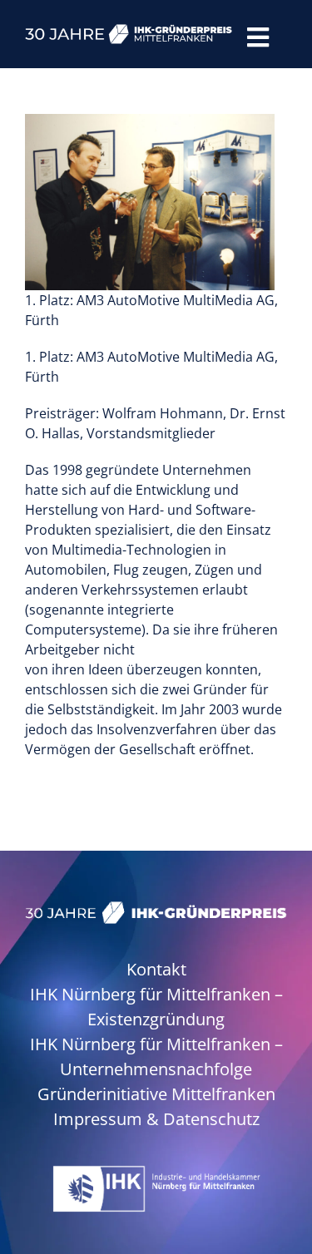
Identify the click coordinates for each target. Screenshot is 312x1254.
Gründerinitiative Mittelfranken (156, 1094)
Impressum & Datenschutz (156, 1119)
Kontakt (156, 969)
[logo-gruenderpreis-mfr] (129, 31)
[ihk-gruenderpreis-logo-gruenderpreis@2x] (156, 908)
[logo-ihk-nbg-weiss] (156, 1172)
